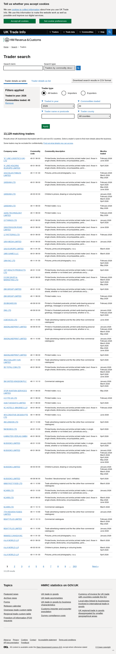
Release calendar (12, 606)
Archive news (10, 598)
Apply (45, 126)
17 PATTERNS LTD (12, 235)
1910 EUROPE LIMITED (14, 249)
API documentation (11, 643)
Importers (72, 93)
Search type (50, 64)
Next (95, 566)
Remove (9, 103)
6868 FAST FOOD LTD (13, 483)
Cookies (24, 640)
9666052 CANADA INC (13, 536)
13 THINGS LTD (10, 220)
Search (14, 47)
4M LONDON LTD (11, 422)
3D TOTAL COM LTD (12, 367)
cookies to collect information (26, 9)
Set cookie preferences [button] (55, 21)
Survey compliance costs (53, 615)
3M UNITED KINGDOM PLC (15, 381)
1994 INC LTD (9, 261)
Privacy (16, 640)
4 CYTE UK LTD (10, 398)
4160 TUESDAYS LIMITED (15, 403)
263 (75, 566)
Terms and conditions (67, 640)
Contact (33, 640)
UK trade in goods (50, 594)
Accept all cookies (20, 21)
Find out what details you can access (58, 143)
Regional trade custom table (17, 614)
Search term (10, 64)
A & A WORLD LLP (11, 540)
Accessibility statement (47, 640)
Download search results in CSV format (92, 80)
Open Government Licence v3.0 (49, 647)
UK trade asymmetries (52, 598)
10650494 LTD (10, 182)
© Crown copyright (102, 647)
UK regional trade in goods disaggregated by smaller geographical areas (91, 613)
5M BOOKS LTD (10, 429)
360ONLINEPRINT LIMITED (15, 327)
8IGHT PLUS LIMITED (13, 519)
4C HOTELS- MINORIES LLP (16, 408)
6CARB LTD (9, 490)
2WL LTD (7, 310)
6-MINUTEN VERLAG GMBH (15, 436)
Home (6, 47)
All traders (53, 93)
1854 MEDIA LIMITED (12, 242)
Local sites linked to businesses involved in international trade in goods (93, 604)
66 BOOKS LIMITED (12, 443)
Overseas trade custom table (18, 610)
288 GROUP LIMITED (12, 289)
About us (7, 640)
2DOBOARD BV (10, 303)
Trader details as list (41, 81)
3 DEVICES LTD (10, 320)
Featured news (11, 594)
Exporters (92, 93)
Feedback (25, 643)
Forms (7, 602)
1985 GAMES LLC (11, 254)
